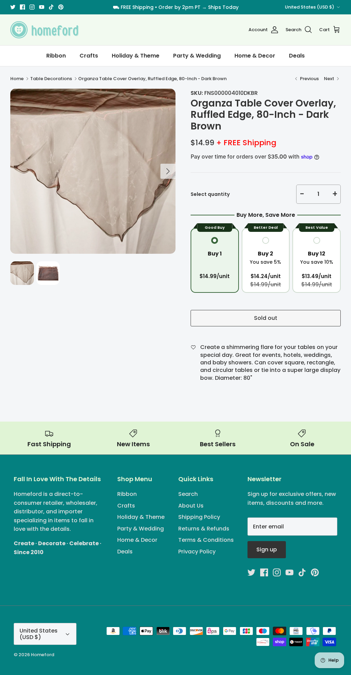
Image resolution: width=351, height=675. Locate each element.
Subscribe (176, 358)
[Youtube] (180, 380)
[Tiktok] (190, 380)
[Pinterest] (200, 380)
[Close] (242, 273)
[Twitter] (150, 380)
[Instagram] (170, 380)
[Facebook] (160, 380)
